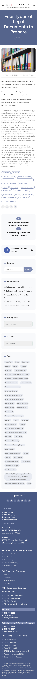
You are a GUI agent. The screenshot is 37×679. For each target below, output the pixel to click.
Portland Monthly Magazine (14, 428)
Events (7, 366)
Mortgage (14, 187)
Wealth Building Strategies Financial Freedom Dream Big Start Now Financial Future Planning (18, 476)
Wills (29, 484)
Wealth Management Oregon (14, 484)
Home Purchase (22, 403)
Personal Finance (27, 187)
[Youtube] (11, 500)
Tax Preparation (8, 201)
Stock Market (28, 194)
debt (17, 362)
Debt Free (6, 173)
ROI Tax (17, 194)
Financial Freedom (24, 176)
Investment (23, 183)
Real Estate (7, 190)
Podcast (22, 424)
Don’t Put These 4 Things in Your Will (17, 302)
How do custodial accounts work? (16, 306)
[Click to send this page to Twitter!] (7, 206)
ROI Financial (7, 194)
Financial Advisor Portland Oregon (16, 378)
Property (8, 437)
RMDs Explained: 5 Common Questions (18, 291)
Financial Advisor (9, 176)
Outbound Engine (10, 75)
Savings (7, 457)
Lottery (7, 420)
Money (5, 187)
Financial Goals (8, 180)
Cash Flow (8, 362)
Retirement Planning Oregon (14, 445)
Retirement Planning (21, 190)
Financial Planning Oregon (13, 395)
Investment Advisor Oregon (14, 416)
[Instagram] (18, 500)
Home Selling (9, 408)
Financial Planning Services (14, 399)
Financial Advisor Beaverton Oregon (17, 374)
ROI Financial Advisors (12, 453)
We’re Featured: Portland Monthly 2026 (18, 287)
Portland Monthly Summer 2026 (15, 432)
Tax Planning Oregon (12, 466)
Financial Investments (24, 180)
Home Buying (9, 403)
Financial (16, 173)
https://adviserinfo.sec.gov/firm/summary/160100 (18, 158)
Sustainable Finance (9, 198)
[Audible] (29, 500)
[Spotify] (22, 500)
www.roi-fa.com (18, 159)
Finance (23, 366)
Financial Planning (9, 183)
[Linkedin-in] (8, 500)
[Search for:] (14, 269)
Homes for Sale (22, 408)
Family (15, 366)
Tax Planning (24, 198)
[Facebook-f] (15, 500)
